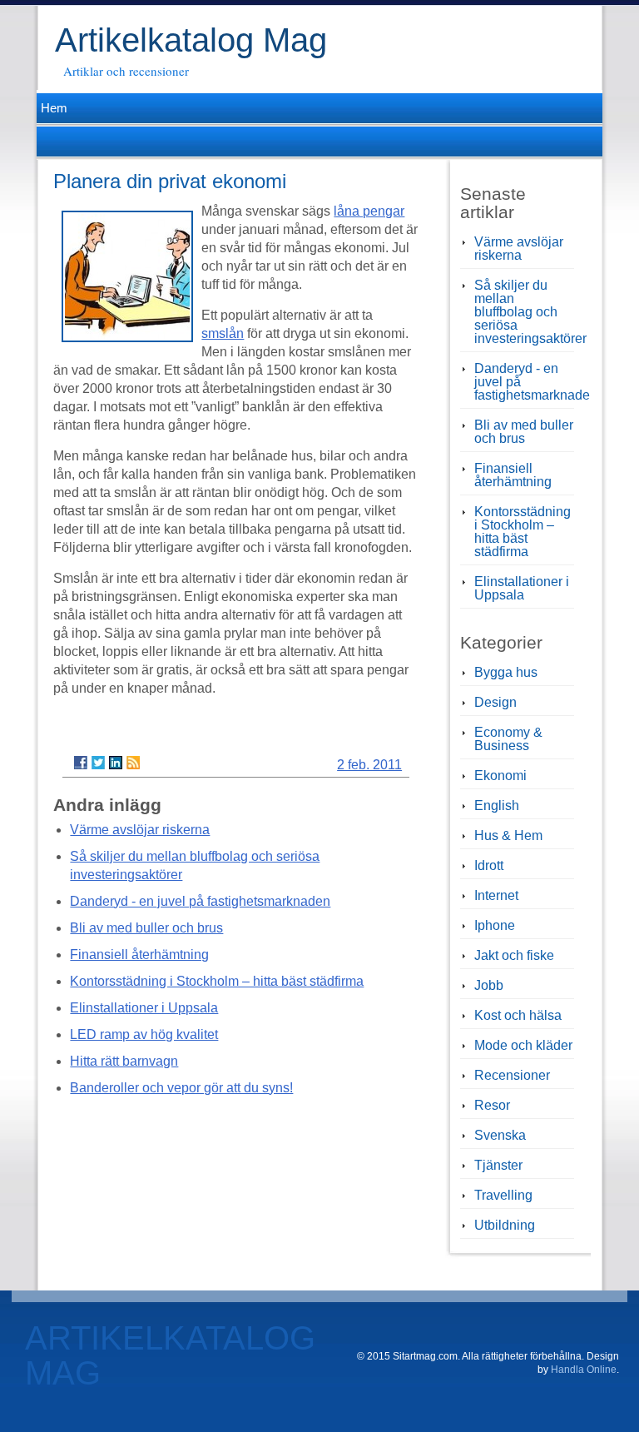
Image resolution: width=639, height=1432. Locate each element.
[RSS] (133, 762)
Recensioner (512, 1075)
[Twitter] (98, 762)
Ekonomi (500, 775)
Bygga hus (505, 672)
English (496, 805)
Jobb (488, 985)
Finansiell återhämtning (139, 954)
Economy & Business (508, 739)
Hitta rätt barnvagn (124, 1061)
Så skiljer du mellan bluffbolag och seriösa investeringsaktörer (530, 312)
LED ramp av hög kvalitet (144, 1034)
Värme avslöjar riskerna (140, 830)
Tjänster (498, 1165)
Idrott (488, 865)
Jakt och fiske (514, 955)
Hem (52, 108)
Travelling (503, 1195)
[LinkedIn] (115, 762)
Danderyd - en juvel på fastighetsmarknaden (200, 901)
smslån (222, 333)
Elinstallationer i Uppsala (144, 1008)
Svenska (500, 1135)
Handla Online (584, 1369)
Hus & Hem (508, 835)
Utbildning (504, 1225)
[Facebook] (80, 762)
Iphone (494, 925)
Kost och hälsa (518, 1015)
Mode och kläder (523, 1045)
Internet (496, 895)
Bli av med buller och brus (146, 928)
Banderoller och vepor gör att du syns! (181, 1088)
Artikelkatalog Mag (191, 40)
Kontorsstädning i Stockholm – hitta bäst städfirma (217, 981)
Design (495, 702)
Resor (492, 1105)
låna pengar (369, 211)
